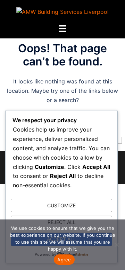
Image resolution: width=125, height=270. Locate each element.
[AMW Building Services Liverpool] (62, 11)
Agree (64, 259)
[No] (116, 244)
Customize (61, 205)
